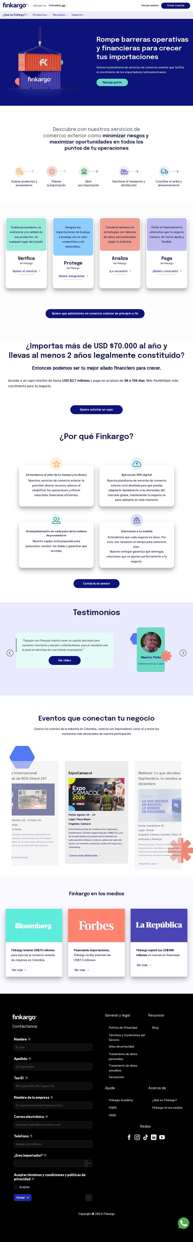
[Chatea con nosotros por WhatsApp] (183, 1223)
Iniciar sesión (150, 5)
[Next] (183, 653)
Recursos (59, 15)
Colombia (55, 5)
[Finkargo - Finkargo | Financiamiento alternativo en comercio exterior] (15, 6)
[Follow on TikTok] (145, 1138)
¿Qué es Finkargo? (14, 15)
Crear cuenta (175, 5)
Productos (39, 15)
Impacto (77, 15)
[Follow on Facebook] (129, 1138)
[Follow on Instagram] (137, 1138)
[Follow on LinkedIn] (153, 1138)
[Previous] (10, 653)
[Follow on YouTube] (162, 1138)
